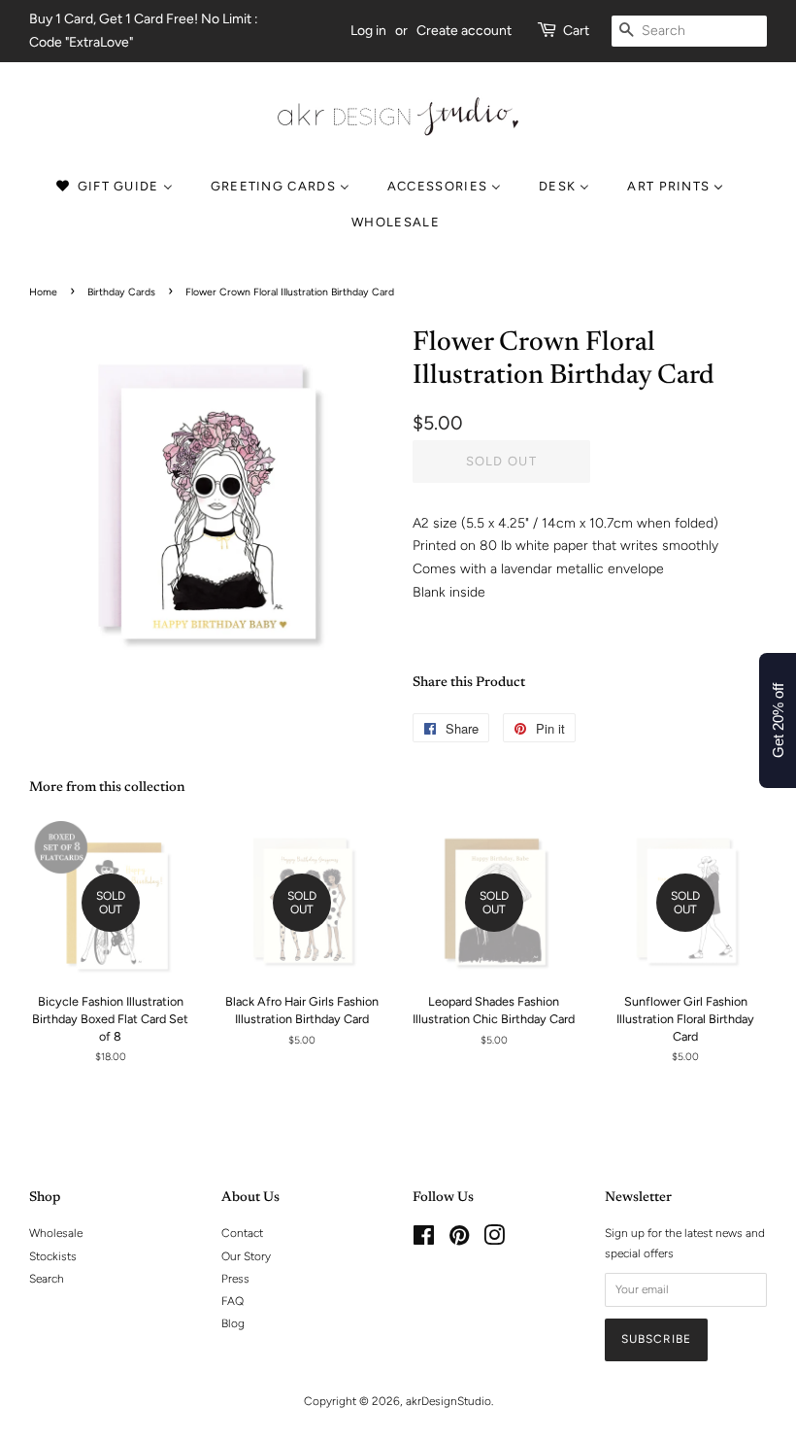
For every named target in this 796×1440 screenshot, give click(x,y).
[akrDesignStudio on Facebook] (424, 1240)
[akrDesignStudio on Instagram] (494, 1240)
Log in (368, 30)
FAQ (232, 1301)
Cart (576, 30)
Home (43, 292)
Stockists (53, 1256)
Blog (233, 1323)
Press (235, 1279)
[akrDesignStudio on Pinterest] (459, 1240)
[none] (398, 222)
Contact (242, 1233)
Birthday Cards (121, 292)
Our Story (246, 1256)
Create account (464, 30)
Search (46, 1279)
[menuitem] (122, 187)
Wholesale (56, 1233)
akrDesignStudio (448, 1401)
